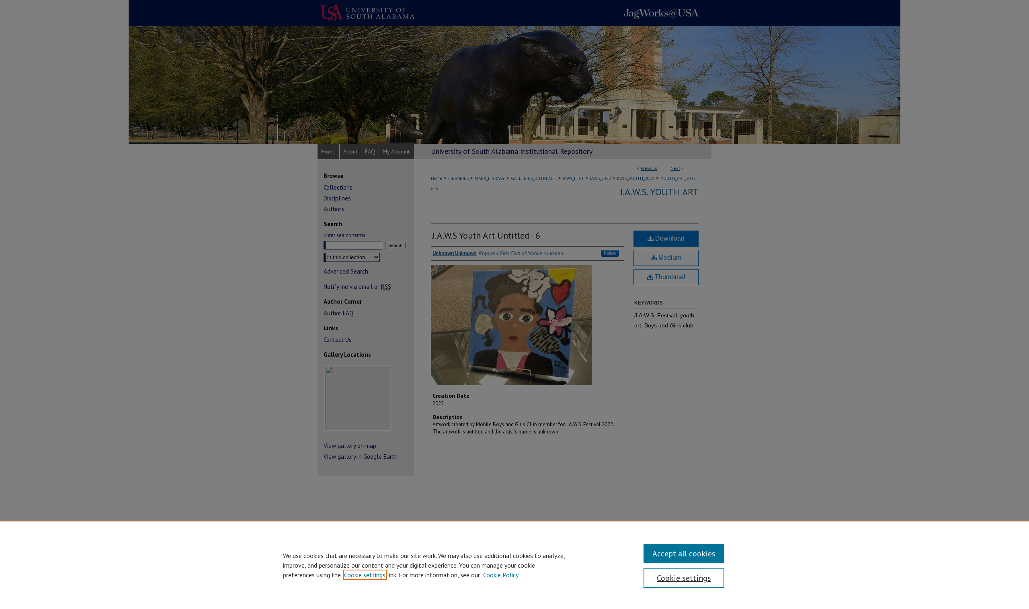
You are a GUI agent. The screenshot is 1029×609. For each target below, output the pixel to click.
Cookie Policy (501, 575)
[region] (514, 565)
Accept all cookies (683, 553)
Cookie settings (364, 575)
